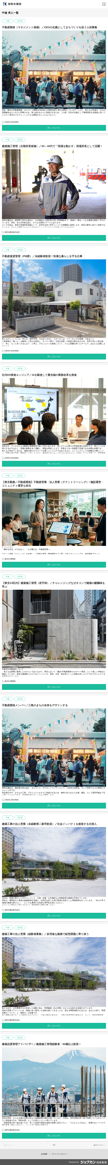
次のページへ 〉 (100, 1145)
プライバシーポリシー (59, 1154)
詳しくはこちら (54, 128)
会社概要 (44, 1154)
